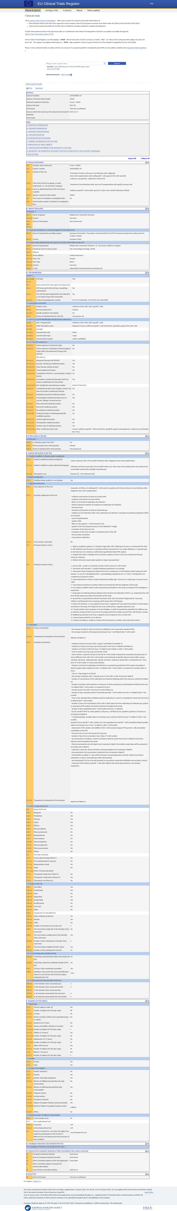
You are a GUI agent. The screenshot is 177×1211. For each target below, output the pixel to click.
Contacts (67, 10)
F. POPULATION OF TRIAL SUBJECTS (39, 145)
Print (30, 88)
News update (93, 10)
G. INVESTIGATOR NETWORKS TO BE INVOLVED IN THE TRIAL (49, 148)
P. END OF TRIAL (32, 154)
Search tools (65, 75)
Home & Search (33, 10)
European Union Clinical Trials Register (42, 21)
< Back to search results (33, 84)
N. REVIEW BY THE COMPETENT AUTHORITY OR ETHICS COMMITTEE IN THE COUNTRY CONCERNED (63, 151)
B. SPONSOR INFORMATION (37, 129)
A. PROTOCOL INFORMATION (37, 125)
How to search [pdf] (53, 69)
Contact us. (37, 1181)
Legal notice (148, 1192)
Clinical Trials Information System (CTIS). (39, 34)
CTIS (92, 1195)
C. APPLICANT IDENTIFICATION (38, 132)
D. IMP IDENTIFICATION (35, 135)
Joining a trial (51, 10)
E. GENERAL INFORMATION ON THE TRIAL (42, 141)
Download (39, 88)
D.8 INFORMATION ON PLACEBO (38, 138)
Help (151, 4)
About (79, 10)
